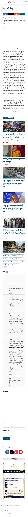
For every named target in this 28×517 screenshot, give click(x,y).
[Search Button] (26, 2)
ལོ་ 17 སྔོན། (13, 286)
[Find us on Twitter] (12, 452)
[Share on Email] (17, 14)
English (22, 2)
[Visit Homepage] (11, 2)
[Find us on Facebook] (7, 452)
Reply (11, 282)
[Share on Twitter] (11, 14)
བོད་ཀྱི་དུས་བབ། (5, 11)
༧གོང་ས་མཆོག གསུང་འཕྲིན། (7, 155)
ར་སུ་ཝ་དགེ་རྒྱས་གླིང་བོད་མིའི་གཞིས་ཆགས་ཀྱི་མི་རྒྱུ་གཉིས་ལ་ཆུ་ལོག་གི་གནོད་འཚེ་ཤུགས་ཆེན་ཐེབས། (14, 184)
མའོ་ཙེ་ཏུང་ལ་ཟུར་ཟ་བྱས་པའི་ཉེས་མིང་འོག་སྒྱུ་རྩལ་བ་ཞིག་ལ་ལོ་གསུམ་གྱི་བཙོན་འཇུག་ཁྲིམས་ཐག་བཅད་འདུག (14, 233)
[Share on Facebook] (5, 14)
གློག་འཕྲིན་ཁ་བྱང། (7, 430)
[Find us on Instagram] (16, 452)
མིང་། (4, 422)
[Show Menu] (1, 2)
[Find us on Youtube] (21, 452)
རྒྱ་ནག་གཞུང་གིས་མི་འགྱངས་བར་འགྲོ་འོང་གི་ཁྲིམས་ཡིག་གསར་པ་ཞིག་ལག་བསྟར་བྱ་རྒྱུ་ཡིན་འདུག (13, 208)
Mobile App (6, 130)
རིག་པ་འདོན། (6, 391)
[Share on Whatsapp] (22, 14)
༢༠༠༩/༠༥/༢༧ (11, 11)
